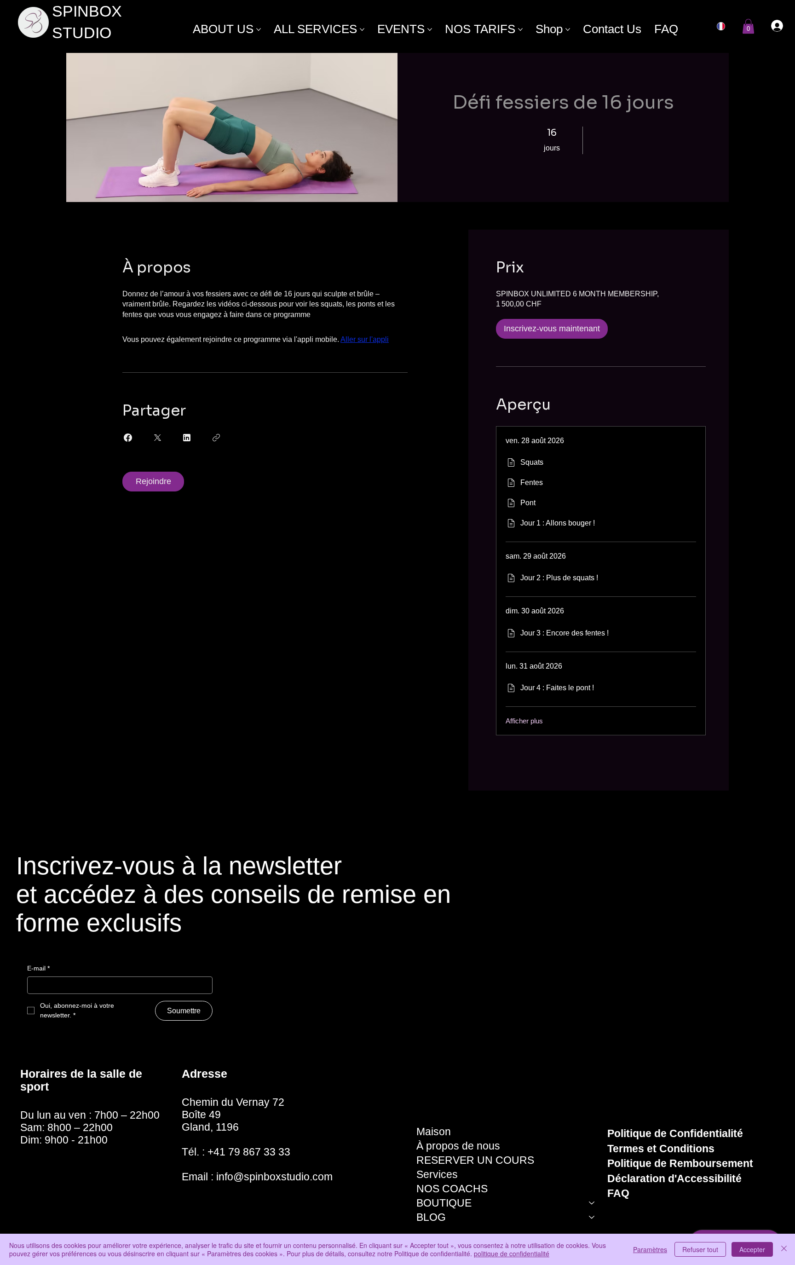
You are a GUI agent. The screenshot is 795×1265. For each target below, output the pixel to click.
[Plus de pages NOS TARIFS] (520, 29)
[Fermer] (783, 1249)
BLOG (431, 1217)
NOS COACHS (452, 1189)
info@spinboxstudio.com (274, 1177)
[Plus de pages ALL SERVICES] (362, 29)
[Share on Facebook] (127, 437)
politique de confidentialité (511, 1253)
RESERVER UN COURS (475, 1160)
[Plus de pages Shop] (567, 29)
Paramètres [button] (650, 1249)
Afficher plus (524, 721)
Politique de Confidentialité (675, 1133)
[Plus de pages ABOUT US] (258, 29)
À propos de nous (458, 1146)
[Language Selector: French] (725, 26)
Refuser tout (700, 1249)
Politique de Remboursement (680, 1163)
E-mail (38, 968)
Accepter (752, 1249)
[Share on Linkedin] (186, 437)
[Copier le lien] (216, 437)
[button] (748, 26)
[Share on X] (157, 437)
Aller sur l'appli (364, 339)
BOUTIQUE (444, 1203)
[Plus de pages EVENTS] (429, 29)
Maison (433, 1132)
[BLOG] (592, 1217)
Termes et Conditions (660, 1149)
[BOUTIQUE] (592, 1203)
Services (437, 1174)
